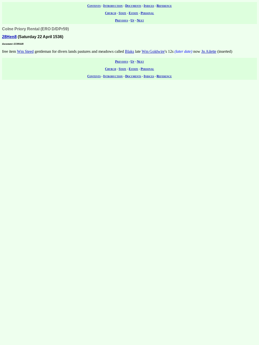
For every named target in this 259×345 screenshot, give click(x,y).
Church (110, 13)
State (122, 13)
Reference (164, 6)
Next (140, 20)
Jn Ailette (208, 51)
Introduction (113, 6)
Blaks (129, 51)
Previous (121, 20)
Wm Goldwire (153, 51)
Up (132, 20)
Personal (147, 13)
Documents (133, 6)
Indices (149, 6)
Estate (133, 13)
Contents (94, 6)
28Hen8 (9, 37)
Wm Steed (25, 51)
